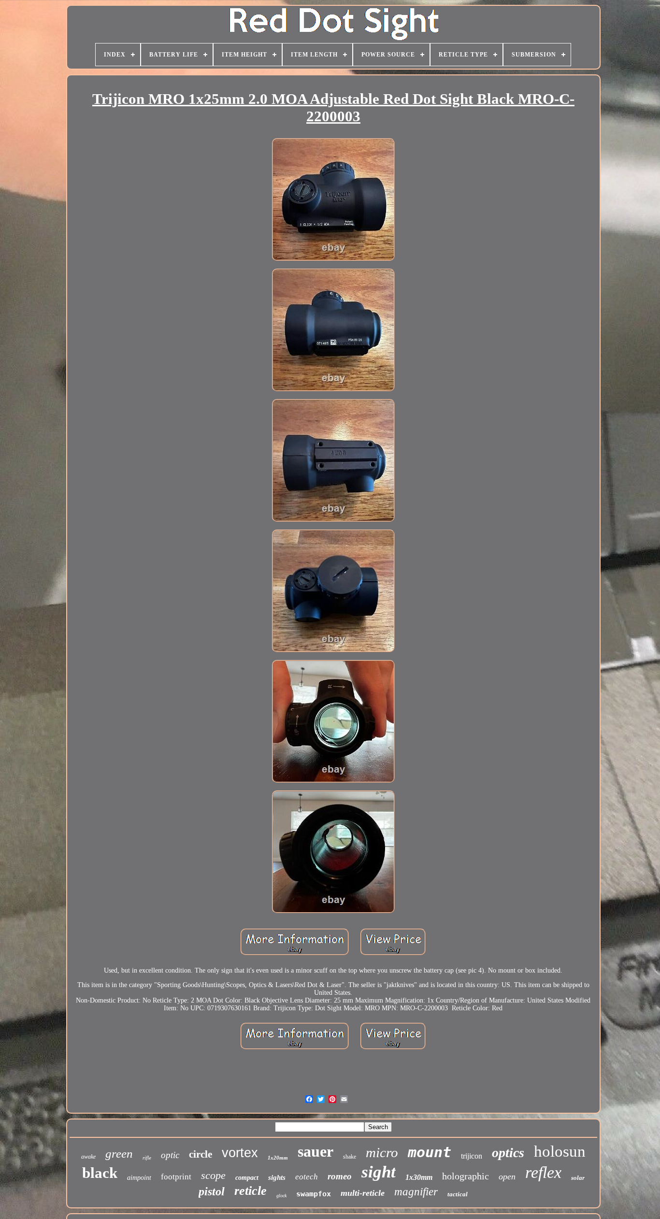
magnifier (416, 1192)
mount (429, 1152)
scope (213, 1175)
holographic (465, 1176)
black (99, 1172)
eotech (306, 1176)
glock (281, 1195)
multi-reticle (363, 1193)
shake (349, 1156)
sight (378, 1171)
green (119, 1153)
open (507, 1176)
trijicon (471, 1156)
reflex (543, 1172)
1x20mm (278, 1158)
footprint (176, 1176)
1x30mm (418, 1177)
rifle (147, 1158)
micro (382, 1152)
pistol (212, 1191)
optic (170, 1155)
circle (200, 1154)
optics (508, 1152)
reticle (250, 1191)
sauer (315, 1151)
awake (88, 1156)
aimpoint (139, 1177)
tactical (457, 1194)
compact (246, 1177)
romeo (340, 1176)
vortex (240, 1153)
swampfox (313, 1194)
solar (578, 1177)
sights (277, 1177)
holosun (560, 1151)
